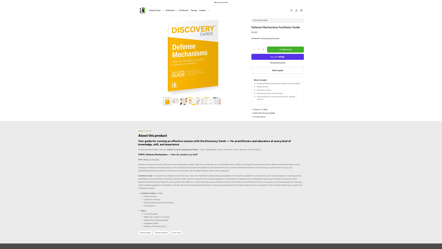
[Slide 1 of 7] (167, 101)
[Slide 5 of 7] (200, 101)
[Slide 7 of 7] (217, 101)
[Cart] (301, 10)
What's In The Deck (151, 159)
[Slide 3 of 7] (183, 101)
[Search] (291, 10)
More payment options (277, 62)
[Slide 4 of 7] (192, 101)
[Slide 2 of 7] (175, 101)
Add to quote (277, 70)
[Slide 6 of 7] (208, 101)
